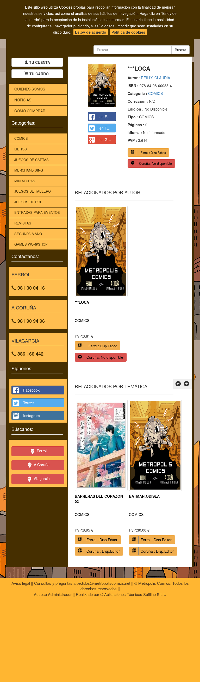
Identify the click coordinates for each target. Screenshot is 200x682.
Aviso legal (20, 583)
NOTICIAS (22, 99)
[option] (101, 286)
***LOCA (82, 302)
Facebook (31, 390)
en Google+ (107, 139)
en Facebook (107, 116)
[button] (178, 384)
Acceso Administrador (53, 594)
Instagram (31, 415)
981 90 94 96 (30, 321)
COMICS (21, 138)
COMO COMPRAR (29, 110)
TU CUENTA (39, 62)
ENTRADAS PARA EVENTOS (37, 212)
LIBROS (20, 149)
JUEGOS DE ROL (28, 201)
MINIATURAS (24, 180)
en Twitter (107, 128)
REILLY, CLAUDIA (155, 77)
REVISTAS (22, 223)
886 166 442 (29, 353)
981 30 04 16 (30, 287)
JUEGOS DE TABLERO (32, 191)
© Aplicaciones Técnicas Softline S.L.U (133, 594)
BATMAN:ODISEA (144, 496)
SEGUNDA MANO (28, 233)
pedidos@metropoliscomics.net (103, 583)
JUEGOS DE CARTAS (31, 159)
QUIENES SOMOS (29, 89)
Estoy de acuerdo (90, 32)
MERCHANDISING (28, 170)
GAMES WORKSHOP (31, 244)
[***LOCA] (102, 85)
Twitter (28, 402)
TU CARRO (39, 73)
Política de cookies (128, 32)
